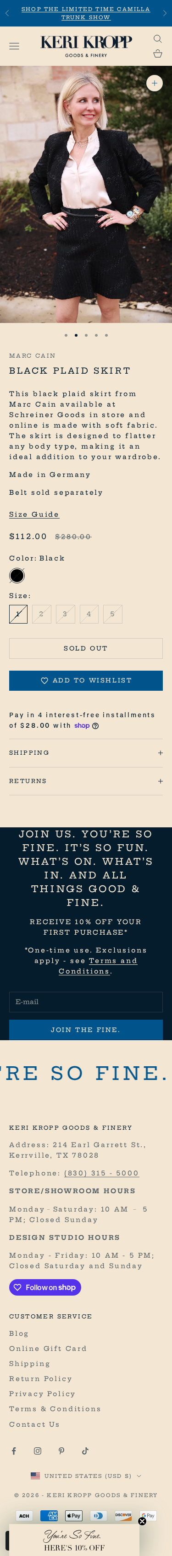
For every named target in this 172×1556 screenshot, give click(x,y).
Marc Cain (32, 355)
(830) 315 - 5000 (101, 1173)
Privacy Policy (42, 1394)
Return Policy (40, 1379)
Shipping (29, 1364)
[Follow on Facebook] (13, 1450)
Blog (19, 1333)
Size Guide (34, 514)
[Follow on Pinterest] (61, 1450)
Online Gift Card (48, 1348)
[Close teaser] (142, 1521)
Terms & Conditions (55, 1409)
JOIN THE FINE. (86, 1029)
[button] (74, 1540)
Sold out (86, 648)
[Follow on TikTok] (85, 1450)
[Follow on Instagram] (37, 1450)
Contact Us (35, 1424)
